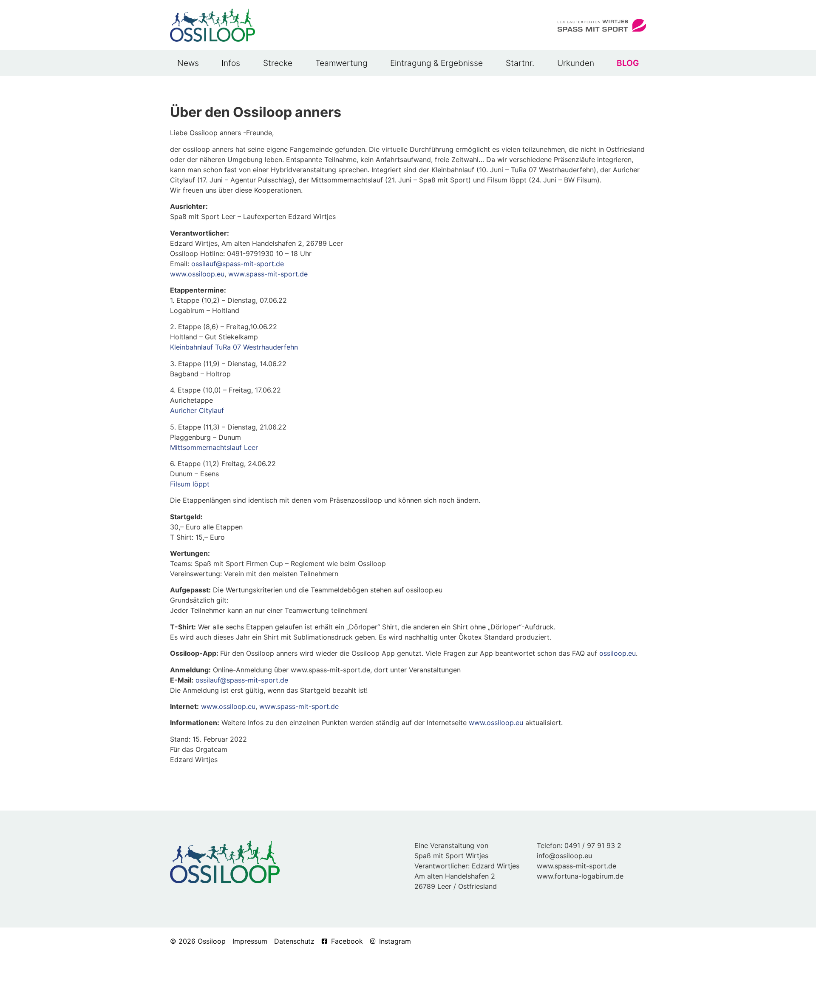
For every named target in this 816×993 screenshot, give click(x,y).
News (188, 63)
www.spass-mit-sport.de (268, 274)
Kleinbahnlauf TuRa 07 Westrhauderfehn (234, 347)
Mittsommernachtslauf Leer (214, 447)
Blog (628, 63)
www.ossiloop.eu (197, 274)
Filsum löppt (190, 484)
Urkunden (575, 63)
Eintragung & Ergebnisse (436, 63)
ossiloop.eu (617, 653)
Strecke (277, 63)
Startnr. (520, 63)
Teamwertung (341, 63)
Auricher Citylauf (197, 410)
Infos (230, 63)
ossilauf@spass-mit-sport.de (237, 263)
